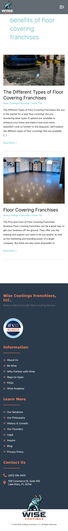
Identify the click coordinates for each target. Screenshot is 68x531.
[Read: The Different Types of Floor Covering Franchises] (34, 70)
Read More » (10, 142)
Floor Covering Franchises (30, 210)
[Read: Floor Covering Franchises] (34, 180)
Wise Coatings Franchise (16, 103)
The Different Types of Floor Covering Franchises (33, 95)
